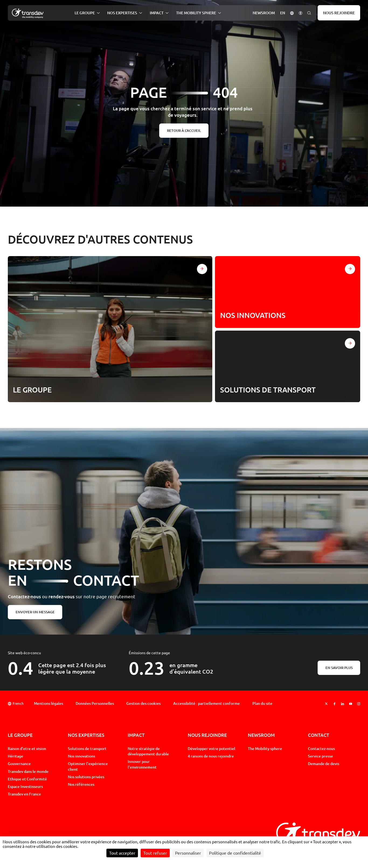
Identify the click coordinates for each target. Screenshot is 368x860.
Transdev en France (24, 794)
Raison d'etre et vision (27, 748)
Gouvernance (19, 763)
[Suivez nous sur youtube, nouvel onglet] (350, 704)
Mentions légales (48, 703)
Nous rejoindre (339, 12)
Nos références (81, 784)
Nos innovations (81, 756)
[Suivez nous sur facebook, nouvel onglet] (334, 704)
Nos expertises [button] (122, 13)
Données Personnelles (95, 703)
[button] (292, 13)
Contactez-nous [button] (321, 748)
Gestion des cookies (143, 703)
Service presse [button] (320, 756)
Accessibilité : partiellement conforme (206, 703)
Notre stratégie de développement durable (148, 751)
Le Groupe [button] (85, 13)
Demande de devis (323, 763)
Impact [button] (157, 13)
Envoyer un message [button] (34, 612)
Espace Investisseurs (25, 786)
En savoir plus (339, 668)
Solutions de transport (87, 748)
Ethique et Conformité (27, 779)
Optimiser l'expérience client (88, 766)
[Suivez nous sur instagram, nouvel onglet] (358, 704)
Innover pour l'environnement (142, 764)
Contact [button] (318, 735)
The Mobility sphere (265, 748)
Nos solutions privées (86, 776)
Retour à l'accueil (184, 130)
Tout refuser (155, 853)
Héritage (15, 756)
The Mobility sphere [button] (196, 13)
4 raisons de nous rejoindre (211, 756)
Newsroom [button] (264, 13)
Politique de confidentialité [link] (235, 853)
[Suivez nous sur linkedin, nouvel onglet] (342, 704)
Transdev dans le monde (28, 771)
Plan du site (262, 703)
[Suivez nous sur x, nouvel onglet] (326, 704)
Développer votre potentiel (211, 748)
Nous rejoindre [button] (207, 735)
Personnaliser (188, 853)
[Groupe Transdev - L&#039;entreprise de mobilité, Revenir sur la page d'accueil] (28, 13)
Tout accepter (122, 853)
